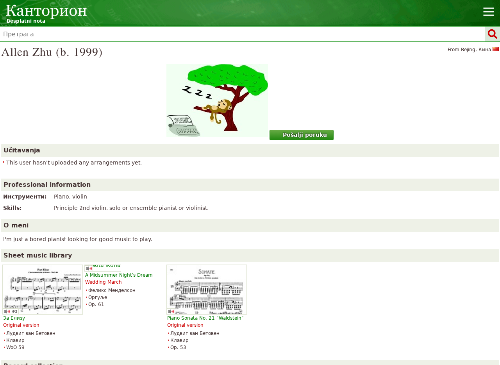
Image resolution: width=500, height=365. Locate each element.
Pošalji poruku (305, 135)
